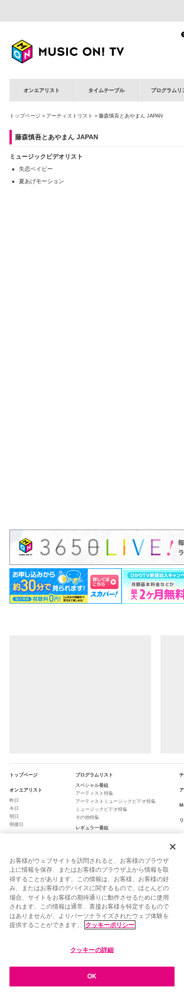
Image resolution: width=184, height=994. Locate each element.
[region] (92, 914)
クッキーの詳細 (92, 949)
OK (91, 976)
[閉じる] (172, 846)
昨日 (14, 800)
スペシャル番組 (92, 785)
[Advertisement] (80, 694)
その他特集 (87, 817)
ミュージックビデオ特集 (101, 809)
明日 (14, 816)
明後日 (16, 824)
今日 (14, 808)
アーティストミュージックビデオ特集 (115, 801)
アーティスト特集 (94, 793)
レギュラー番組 (92, 827)
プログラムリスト (94, 774)
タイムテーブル (106, 90)
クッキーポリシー (109, 924)
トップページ (25, 115)
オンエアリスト (42, 90)
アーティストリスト (69, 115)
